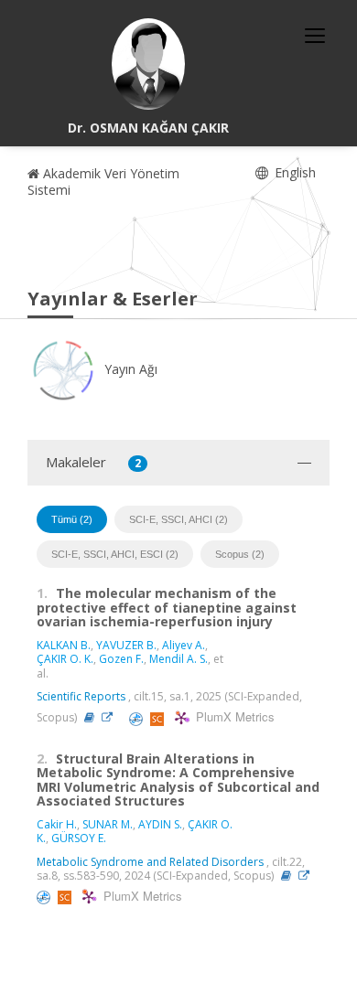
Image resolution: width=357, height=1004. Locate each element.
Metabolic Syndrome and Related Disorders (150, 862)
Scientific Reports (81, 696)
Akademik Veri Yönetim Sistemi (103, 181)
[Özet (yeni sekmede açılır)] (89, 717)
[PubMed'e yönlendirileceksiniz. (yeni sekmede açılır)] (137, 717)
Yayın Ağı (129, 369)
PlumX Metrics (232, 716)
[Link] (112, 717)
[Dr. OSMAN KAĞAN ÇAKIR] (148, 64)
